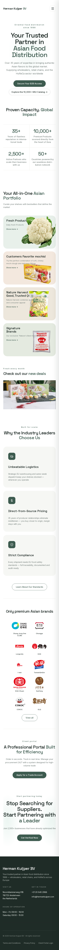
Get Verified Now (29, 837)
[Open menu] (53, 9)
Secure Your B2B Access (29, 83)
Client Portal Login (45, 943)
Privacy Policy (29, 943)
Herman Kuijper (14, 8)
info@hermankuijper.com (43, 896)
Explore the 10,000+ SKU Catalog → (29, 92)
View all (29, 717)
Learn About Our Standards (29, 587)
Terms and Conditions (12, 943)
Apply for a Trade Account (29, 775)
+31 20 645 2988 (39, 892)
